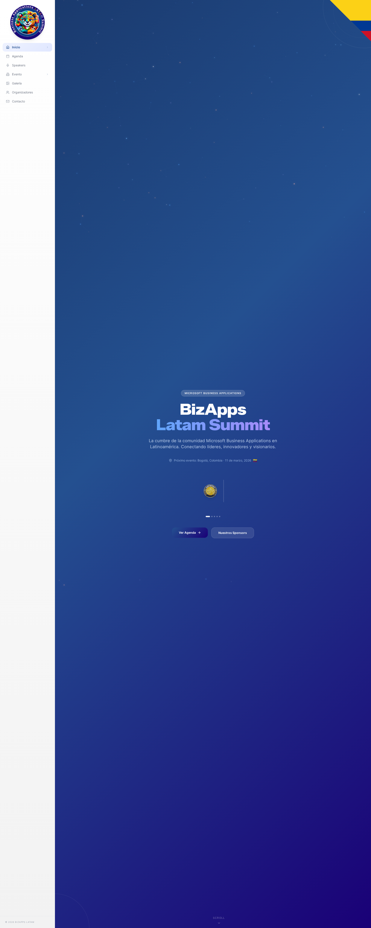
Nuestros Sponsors (232, 533)
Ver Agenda (187, 532)
